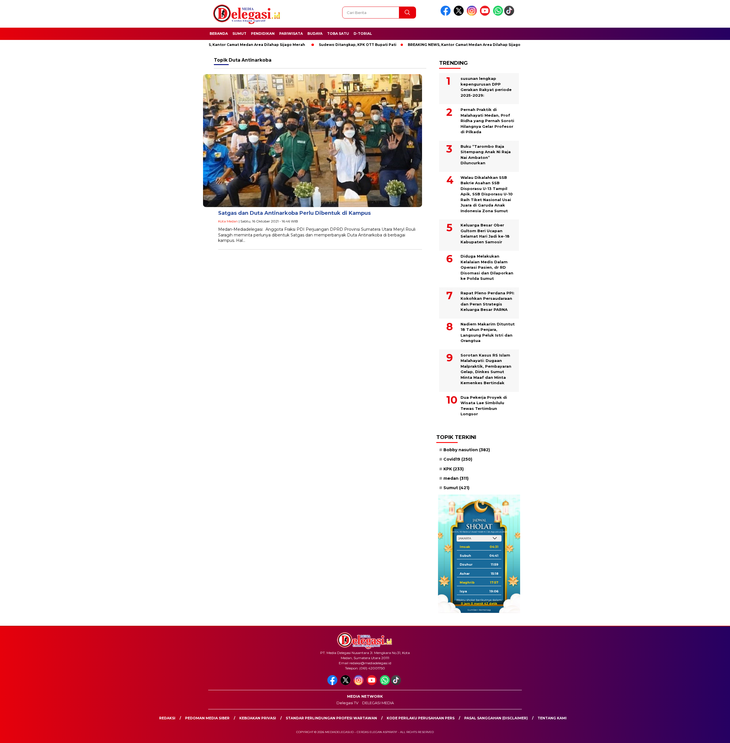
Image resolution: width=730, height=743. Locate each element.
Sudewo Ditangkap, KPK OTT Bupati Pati (332, 44)
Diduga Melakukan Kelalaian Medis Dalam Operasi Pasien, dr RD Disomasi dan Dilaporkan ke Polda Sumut (487, 267)
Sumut (239, 33)
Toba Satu (338, 33)
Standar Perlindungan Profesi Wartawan (331, 718)
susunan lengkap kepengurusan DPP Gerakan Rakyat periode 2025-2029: (486, 87)
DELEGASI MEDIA (378, 703)
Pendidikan (263, 33)
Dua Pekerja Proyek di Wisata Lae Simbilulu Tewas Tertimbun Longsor (484, 405)
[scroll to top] (703, 734)
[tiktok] (510, 14)
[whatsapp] (498, 14)
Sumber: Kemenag (479, 609)
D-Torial (363, 33)
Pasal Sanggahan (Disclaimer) (496, 718)
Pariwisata (291, 33)
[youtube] (486, 14)
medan (456, 478)
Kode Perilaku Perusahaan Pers (421, 718)
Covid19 (457, 459)
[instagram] (473, 14)
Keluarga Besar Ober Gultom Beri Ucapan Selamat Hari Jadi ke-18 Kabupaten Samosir (485, 233)
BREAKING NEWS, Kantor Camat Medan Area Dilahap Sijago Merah (217, 44)
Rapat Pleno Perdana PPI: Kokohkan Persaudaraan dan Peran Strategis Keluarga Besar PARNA (487, 301)
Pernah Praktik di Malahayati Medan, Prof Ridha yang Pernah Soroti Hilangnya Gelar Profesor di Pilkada (487, 120)
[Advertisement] (557, 140)
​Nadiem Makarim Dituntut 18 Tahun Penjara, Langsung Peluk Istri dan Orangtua (488, 332)
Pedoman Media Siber (207, 718)
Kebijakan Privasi (257, 718)
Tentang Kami (552, 718)
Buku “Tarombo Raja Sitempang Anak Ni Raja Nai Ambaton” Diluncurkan (486, 154)
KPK (453, 468)
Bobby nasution (466, 449)
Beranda (219, 33)
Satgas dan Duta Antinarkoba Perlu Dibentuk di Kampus (294, 213)
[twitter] (460, 14)
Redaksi (167, 718)
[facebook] (447, 14)
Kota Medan (228, 221)
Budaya (315, 33)
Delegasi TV (347, 703)
